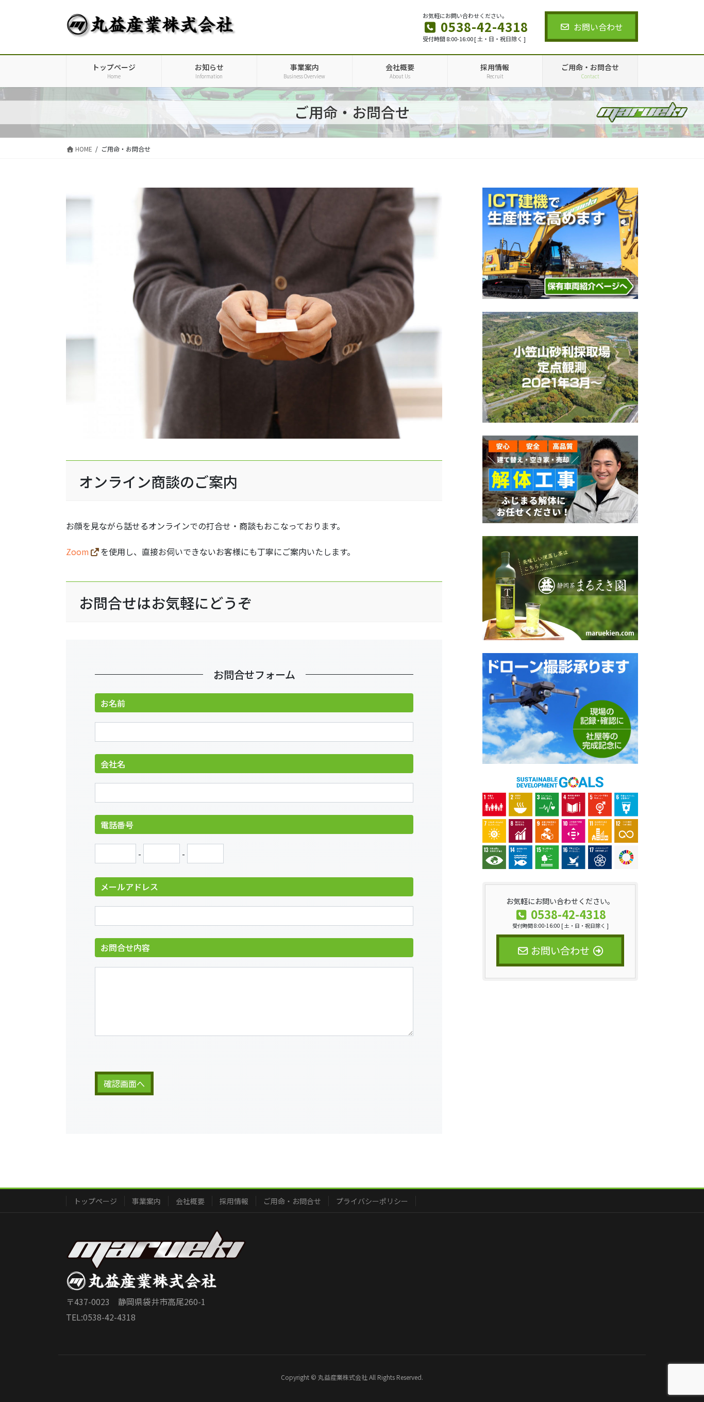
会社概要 (190, 1201)
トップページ (95, 1201)
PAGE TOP (679, 1350)
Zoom (77, 551)
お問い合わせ (598, 27)
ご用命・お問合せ (292, 1201)
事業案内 (146, 1201)
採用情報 (234, 1201)
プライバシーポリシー (372, 1201)
